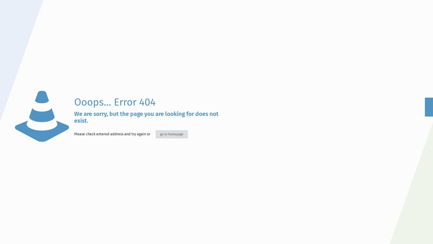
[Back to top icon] (411, 234)
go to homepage (171, 134)
